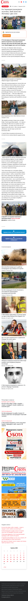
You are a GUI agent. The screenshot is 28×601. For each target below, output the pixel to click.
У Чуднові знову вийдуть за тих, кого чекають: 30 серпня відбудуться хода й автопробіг (14, 538)
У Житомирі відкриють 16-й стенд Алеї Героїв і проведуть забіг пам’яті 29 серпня (14, 424)
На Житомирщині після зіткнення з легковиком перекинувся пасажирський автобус (13, 291)
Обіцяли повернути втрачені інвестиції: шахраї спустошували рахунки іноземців (14, 362)
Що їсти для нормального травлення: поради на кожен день (13, 338)
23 (23, 559)
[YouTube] (21, 2)
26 (10, 561)
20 (14, 559)
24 (4, 561)
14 (17, 557)
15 (20, 557)
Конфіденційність (6, 597)
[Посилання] (5, 2)
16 (23, 557)
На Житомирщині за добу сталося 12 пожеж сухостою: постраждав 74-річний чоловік (14, 414)
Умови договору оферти (8, 595)
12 (10, 557)
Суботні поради (11, 401)
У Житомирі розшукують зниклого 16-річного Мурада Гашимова (14, 386)
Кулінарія (4, 401)
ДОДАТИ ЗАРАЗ (6, 35)
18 (7, 559)
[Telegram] (26, 2)
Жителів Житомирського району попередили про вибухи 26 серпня (12, 267)
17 (4, 559)
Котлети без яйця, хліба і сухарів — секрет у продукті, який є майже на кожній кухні (13, 405)
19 (10, 559)
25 (7, 561)
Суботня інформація (7, 411)
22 (20, 559)
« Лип (4, 567)
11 (7, 557)
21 (17, 559)
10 (4, 557)
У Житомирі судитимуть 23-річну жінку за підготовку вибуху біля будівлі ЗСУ (14, 315)
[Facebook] (24, 2)
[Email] (19, 2)
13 (14, 557)
